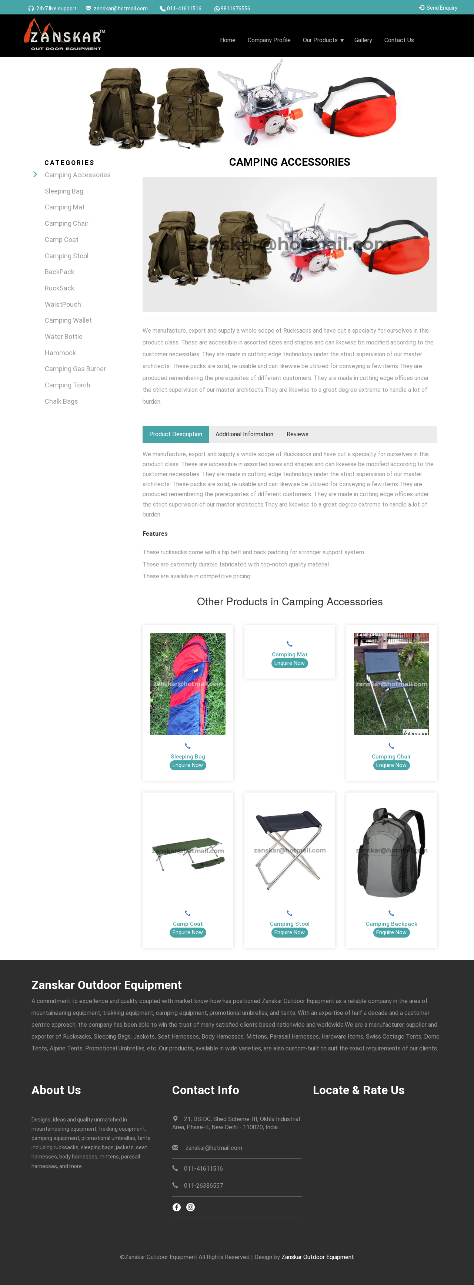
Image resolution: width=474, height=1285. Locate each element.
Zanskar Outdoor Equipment (317, 1257)
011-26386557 (203, 1185)
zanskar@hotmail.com (121, 8)
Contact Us (399, 40)
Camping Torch (67, 385)
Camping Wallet (68, 320)
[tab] (176, 434)
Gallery (363, 40)
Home (228, 40)
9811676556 (235, 8)
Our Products (320, 40)
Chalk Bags (61, 401)
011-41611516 (184, 8)
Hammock (60, 353)
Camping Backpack (391, 924)
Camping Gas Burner (75, 369)
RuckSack (59, 288)
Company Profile (269, 40)
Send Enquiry (442, 8)
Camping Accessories (78, 175)
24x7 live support (56, 8)
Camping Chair (67, 223)
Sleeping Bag (64, 191)
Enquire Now (188, 765)
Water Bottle (64, 336)
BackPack (59, 272)
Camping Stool (67, 256)
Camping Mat (65, 207)
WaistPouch (63, 304)
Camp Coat (62, 239)
